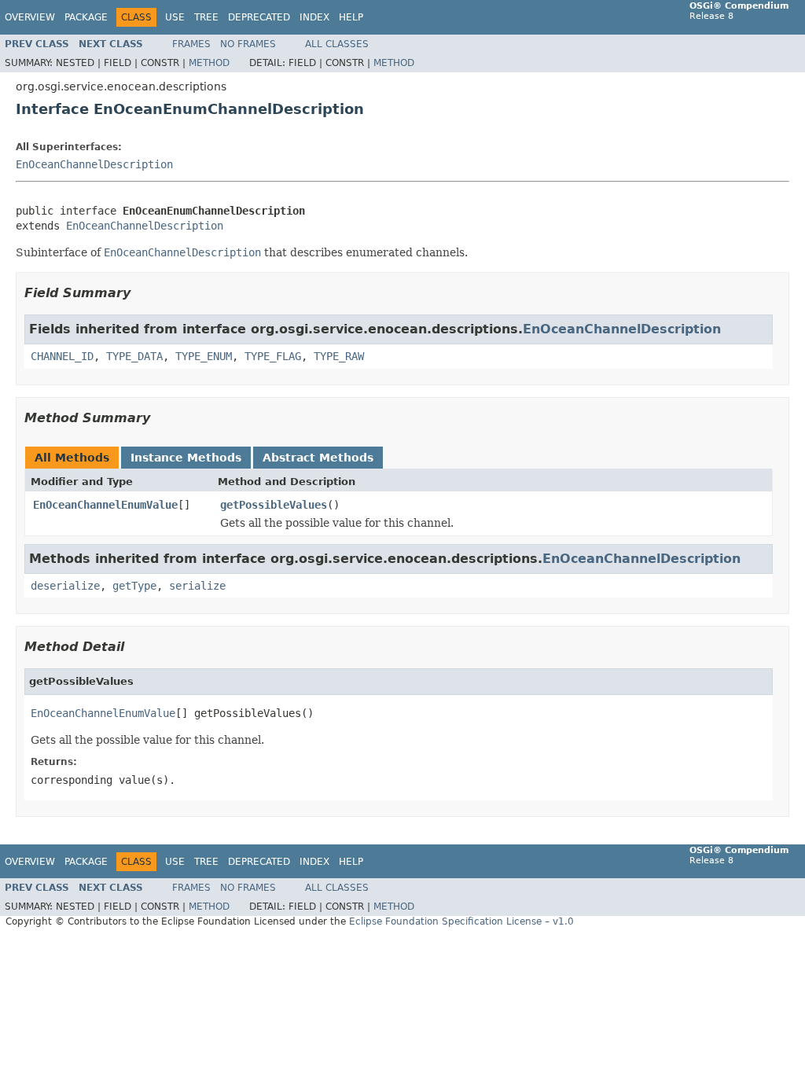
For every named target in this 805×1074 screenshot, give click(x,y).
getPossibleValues (273, 504)
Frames (191, 44)
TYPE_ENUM (203, 356)
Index (314, 17)
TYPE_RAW (339, 356)
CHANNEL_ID (62, 356)
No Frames (248, 44)
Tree (206, 17)
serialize (197, 585)
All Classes (337, 44)
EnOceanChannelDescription (94, 164)
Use (175, 17)
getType (134, 585)
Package (86, 17)
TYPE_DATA (134, 356)
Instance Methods (185, 457)
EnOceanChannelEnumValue (105, 504)
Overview (30, 17)
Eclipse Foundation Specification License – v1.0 (461, 921)
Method (209, 62)
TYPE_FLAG (272, 356)
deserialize (65, 585)
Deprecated (259, 17)
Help (351, 17)
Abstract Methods (318, 457)
